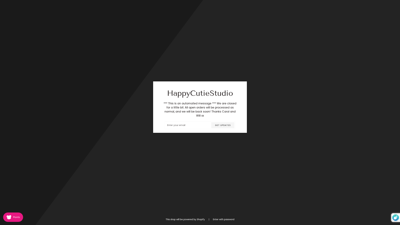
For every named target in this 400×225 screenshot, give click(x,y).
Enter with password (223, 219)
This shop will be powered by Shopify (185, 219)
